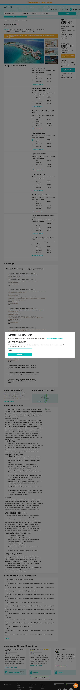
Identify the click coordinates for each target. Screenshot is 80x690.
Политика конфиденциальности (55, 338)
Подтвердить (20, 354)
